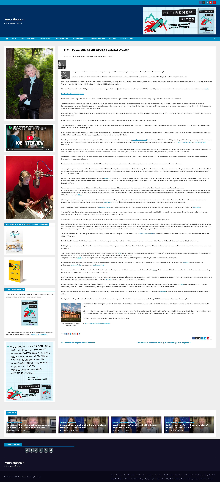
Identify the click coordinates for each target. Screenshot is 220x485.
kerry (24, 430)
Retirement (64, 422)
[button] (214, 39)
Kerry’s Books (126, 478)
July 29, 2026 (119, 430)
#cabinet (77, 56)
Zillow (80, 195)
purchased (107, 202)
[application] (29, 138)
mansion (107, 178)
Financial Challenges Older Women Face (79, 343)
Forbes (108, 279)
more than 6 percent (184, 142)
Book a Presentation (28, 39)
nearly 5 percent (200, 142)
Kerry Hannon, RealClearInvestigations (97, 323)
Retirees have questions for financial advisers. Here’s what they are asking (83, 426)
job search (122, 422)
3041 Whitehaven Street (147, 234)
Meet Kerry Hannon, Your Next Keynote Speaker (200, 478)
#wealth (110, 56)
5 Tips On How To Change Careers (175, 478)
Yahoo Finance (17, 422)
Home (14, 39)
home (120, 253)
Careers (10, 422)
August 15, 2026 (14, 430)
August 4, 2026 (67, 430)
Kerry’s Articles (61, 39)
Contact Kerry (158, 475)
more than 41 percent (139, 140)
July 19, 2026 (171, 430)
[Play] (8, 149)
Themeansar (37, 477)
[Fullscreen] (51, 149)
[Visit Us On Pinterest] (50, 450)
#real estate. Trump (100, 56)
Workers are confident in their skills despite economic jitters (135, 426)
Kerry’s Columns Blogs (137, 478)
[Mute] (48, 149)
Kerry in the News (98, 39)
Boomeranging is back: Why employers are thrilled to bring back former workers (29, 426)
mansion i (163, 291)
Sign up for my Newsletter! (152, 478)
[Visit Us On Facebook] (31, 450)
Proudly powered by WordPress (13, 477)
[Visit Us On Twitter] (26, 450)
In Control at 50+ (127, 39)
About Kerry (45, 39)
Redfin (207, 89)
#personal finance (87, 56)
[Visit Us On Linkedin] (41, 450)
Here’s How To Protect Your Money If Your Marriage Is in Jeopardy (163, 343)
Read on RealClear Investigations (72, 94)
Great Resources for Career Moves (173, 475)
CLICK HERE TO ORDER (39, 335)
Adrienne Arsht (76, 265)
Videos (163, 478)
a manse (181, 284)
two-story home (104, 207)
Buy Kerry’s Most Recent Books (145, 475)
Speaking (112, 39)
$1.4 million (196, 207)
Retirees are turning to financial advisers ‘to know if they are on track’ (188, 426)
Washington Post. (98, 265)
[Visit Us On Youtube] (36, 450)
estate (79, 258)
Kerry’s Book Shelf (210, 475)
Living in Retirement (171, 422)
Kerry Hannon (14, 19)
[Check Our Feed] (45, 450)
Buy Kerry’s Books (80, 39)
